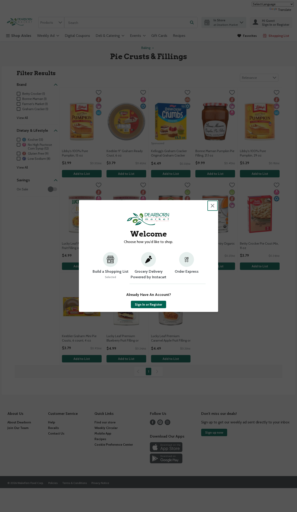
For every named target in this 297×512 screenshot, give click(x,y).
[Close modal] (212, 205)
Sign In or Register (148, 304)
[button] (110, 268)
